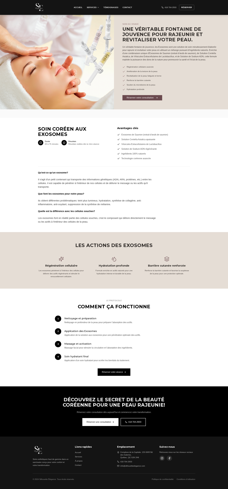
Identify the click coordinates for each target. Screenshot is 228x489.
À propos (78, 461)
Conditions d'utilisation (186, 479)
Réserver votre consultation (140, 98)
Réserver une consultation (99, 422)
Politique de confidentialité (163, 479)
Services (92, 7)
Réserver (186, 7)
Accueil (78, 7)
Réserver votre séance (112, 372)
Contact (127, 7)
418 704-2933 (170, 7)
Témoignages (110, 7)
